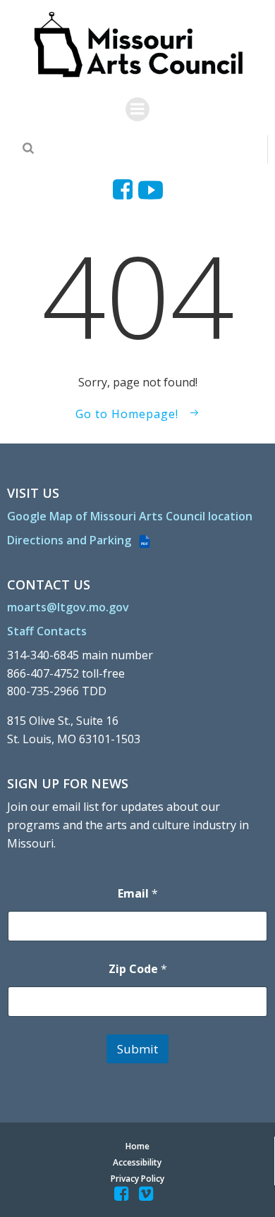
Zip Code (138, 969)
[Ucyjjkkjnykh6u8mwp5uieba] (150, 190)
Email (138, 893)
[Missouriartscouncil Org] (138, 45)
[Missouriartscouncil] (125, 190)
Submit (137, 1049)
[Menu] (137, 109)
